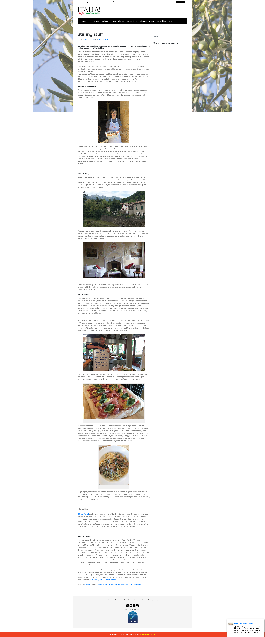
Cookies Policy (139, 600)
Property (83, 21)
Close (263, 620)
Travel (169, 21)
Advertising (161, 21)
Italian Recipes (111, 2)
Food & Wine (94, 21)
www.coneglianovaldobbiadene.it (104, 580)
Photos (121, 21)
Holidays (87, 584)
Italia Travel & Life (104, 39)
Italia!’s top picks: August (243, 623)
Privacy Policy (124, 2)
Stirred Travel (83, 514)
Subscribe (181, 2)
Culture (105, 21)
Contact (118, 600)
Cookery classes (102, 584)
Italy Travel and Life (135, 609)
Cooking (110, 584)
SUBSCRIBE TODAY (147, 634)
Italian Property (97, 2)
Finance (114, 21)
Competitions (132, 21)
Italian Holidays (83, 2)
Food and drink (119, 584)
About (151, 21)
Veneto (138, 584)
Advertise (127, 600)
